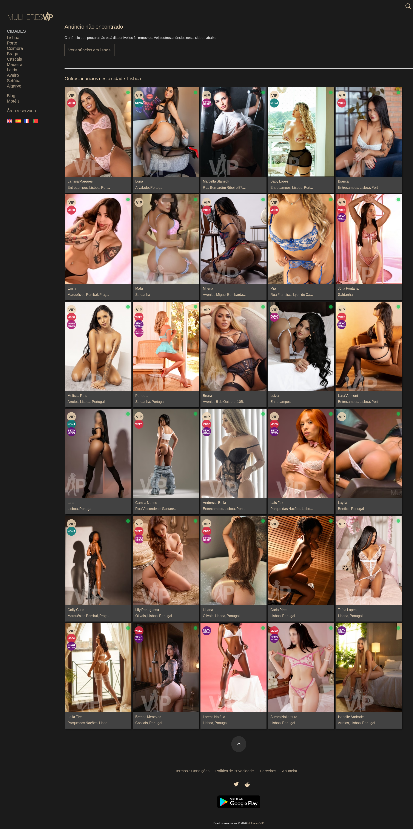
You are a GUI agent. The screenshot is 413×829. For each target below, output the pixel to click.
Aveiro (13, 75)
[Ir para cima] (238, 744)
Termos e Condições (192, 770)
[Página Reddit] (247, 785)
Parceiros (268, 770)
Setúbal (14, 80)
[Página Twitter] (236, 785)
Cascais (14, 58)
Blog (11, 95)
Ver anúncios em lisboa (89, 49)
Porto (12, 42)
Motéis (13, 100)
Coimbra (15, 48)
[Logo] (30, 16)
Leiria (12, 69)
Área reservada (21, 110)
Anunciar (289, 770)
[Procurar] (408, 6)
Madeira (14, 64)
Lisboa (13, 37)
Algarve (14, 85)
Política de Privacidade (234, 770)
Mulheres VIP (255, 823)
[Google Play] (238, 807)
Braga (12, 53)
